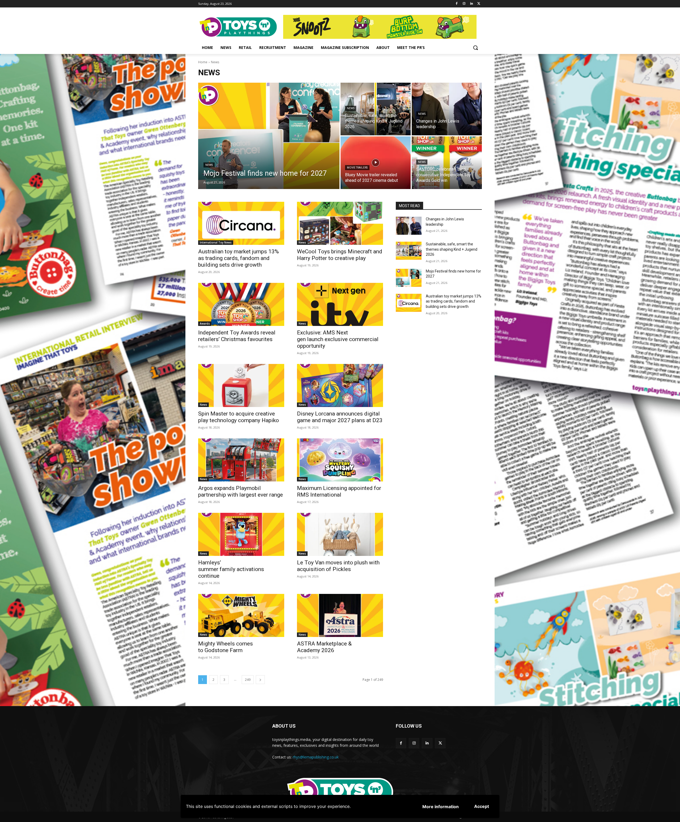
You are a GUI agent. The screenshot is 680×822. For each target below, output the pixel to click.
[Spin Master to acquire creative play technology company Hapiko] (241, 385)
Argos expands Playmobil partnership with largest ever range (240, 491)
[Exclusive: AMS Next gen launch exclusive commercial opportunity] (340, 304)
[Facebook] (457, 4)
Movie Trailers (357, 167)
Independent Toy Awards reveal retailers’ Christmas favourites (236, 335)
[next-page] (260, 679)
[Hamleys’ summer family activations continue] (241, 534)
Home (202, 62)
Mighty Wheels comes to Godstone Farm (225, 646)
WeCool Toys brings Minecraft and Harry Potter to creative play (339, 254)
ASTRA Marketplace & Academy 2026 (324, 646)
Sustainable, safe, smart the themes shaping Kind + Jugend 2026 (451, 249)
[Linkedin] (471, 4)
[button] (475, 47)
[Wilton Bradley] (382, 27)
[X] (479, 4)
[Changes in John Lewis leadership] (447, 109)
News (209, 164)
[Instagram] (464, 4)
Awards (205, 323)
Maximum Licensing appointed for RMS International (339, 491)
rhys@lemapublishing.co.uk (316, 757)
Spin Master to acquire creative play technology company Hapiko (238, 416)
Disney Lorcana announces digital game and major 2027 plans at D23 (339, 416)
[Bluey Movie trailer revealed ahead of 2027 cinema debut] (376, 162)
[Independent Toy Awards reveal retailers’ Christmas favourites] (241, 304)
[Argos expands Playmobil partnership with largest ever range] (241, 459)
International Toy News (216, 242)
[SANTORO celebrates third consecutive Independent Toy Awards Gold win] (447, 162)
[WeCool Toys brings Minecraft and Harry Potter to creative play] (340, 223)
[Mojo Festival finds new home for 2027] (268, 136)
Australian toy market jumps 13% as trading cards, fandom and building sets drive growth (238, 258)
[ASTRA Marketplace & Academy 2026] (340, 615)
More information (440, 806)
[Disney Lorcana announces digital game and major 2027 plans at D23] (340, 385)
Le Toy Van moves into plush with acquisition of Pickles (338, 565)
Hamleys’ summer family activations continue (231, 569)
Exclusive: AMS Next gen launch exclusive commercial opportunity (338, 339)
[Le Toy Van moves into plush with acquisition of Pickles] (340, 534)
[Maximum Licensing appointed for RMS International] (340, 459)
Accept (481, 806)
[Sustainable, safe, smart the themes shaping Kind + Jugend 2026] (376, 109)
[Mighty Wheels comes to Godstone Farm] (241, 615)
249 (247, 679)
